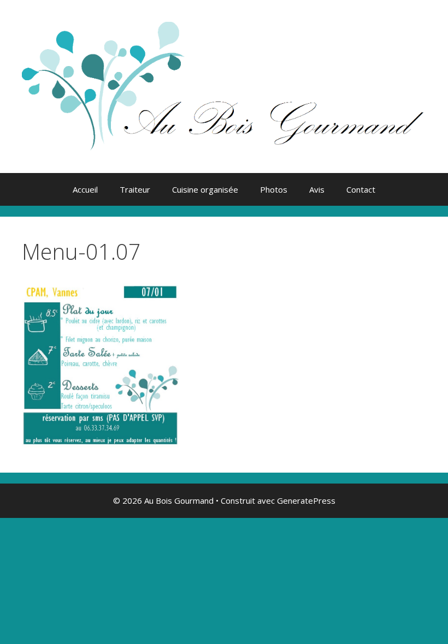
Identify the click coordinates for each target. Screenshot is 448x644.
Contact (360, 189)
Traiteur (135, 189)
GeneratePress (306, 500)
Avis (317, 189)
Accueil (85, 189)
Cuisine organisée (205, 189)
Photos (273, 189)
